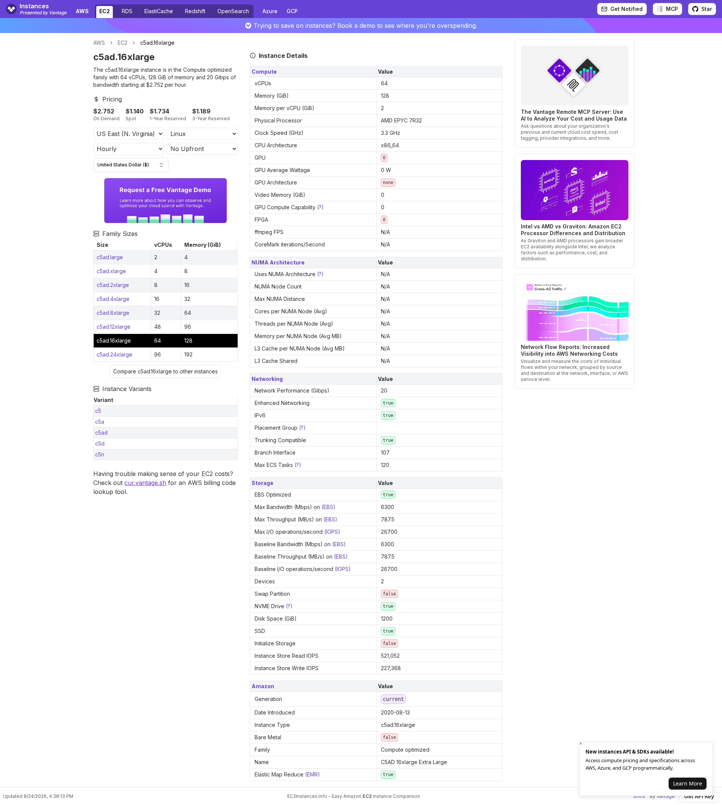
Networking (267, 379)
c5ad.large (110, 257)
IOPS (332, 532)
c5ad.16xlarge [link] (157, 42)
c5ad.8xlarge (113, 313)
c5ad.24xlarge (114, 354)
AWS (99, 42)
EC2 (104, 11)
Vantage (666, 796)
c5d (100, 443)
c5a (99, 421)
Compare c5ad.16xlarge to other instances (165, 371)
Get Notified (626, 9)
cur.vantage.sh (145, 482)
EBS (328, 507)
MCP (672, 9)
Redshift (195, 11)
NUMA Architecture (278, 262)
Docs (639, 796)
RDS (127, 11)
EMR (312, 774)
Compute (264, 71)
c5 (98, 411)
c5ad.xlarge (111, 271)
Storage (262, 483)
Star (706, 9)
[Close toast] (580, 743)
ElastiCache (158, 11)
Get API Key (699, 796)
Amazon (263, 686)
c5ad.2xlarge (113, 285)
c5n (99, 454)
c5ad (101, 432)
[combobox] (130, 165)
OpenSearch (233, 11)
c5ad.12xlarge (113, 326)
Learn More (687, 783)
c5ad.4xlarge (113, 299)
